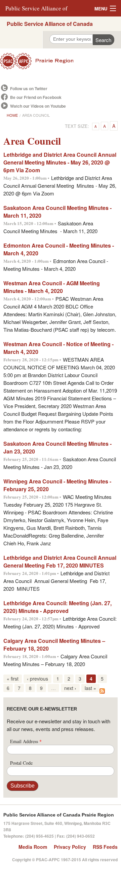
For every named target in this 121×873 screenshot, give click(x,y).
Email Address (26, 741)
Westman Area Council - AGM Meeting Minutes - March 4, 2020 (51, 287)
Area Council (36, 115)
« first (12, 678)
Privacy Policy (70, 846)
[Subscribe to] (102, 690)
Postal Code (21, 763)
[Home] (60, 61)
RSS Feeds (105, 846)
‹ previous (37, 678)
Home (12, 115)
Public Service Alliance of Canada (50, 24)
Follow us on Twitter (28, 88)
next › (70, 688)
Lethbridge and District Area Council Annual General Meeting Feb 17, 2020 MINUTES (59, 561)
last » (90, 688)
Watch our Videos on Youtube (38, 106)
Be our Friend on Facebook (36, 97)
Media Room (32, 846)
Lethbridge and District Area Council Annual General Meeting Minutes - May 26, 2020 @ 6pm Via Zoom (59, 162)
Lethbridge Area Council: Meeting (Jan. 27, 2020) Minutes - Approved (57, 607)
